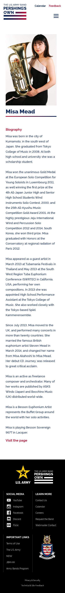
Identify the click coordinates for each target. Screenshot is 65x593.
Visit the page (16, 440)
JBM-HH (10, 562)
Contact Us (41, 500)
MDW (9, 555)
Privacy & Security (32, 580)
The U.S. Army (13, 549)
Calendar (40, 5)
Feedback (55, 5)
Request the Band (44, 518)
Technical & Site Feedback (32, 585)
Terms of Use (13, 543)
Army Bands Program (17, 568)
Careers (39, 512)
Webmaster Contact (45, 525)
